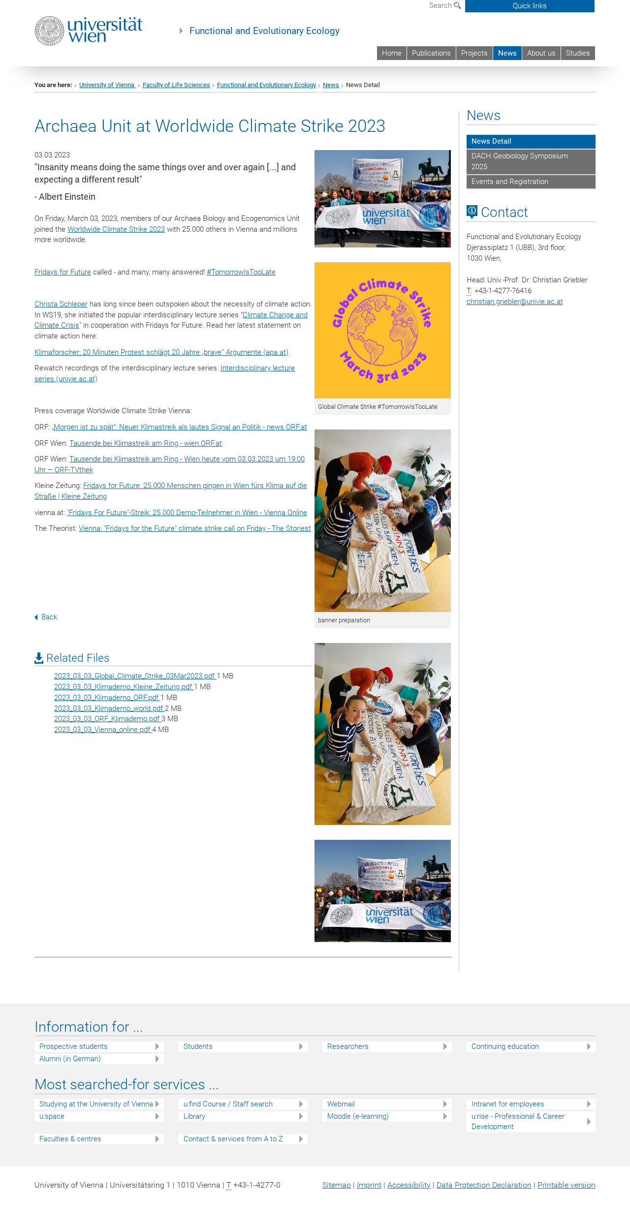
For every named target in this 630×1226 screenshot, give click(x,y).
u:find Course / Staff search (228, 1104)
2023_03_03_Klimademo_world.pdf (109, 708)
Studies (578, 53)
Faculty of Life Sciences (176, 85)
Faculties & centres (70, 1138)
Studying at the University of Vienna (96, 1104)
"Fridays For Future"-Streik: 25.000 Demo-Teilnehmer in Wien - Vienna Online (187, 512)
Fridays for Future (62, 272)
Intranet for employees (508, 1104)
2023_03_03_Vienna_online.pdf (103, 729)
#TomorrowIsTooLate (241, 272)
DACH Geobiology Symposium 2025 (520, 161)
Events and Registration (510, 181)
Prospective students (73, 1046)
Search (441, 5)
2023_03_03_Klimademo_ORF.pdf (107, 697)
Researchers (348, 1046)
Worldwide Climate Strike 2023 (116, 229)
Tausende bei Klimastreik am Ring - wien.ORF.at (145, 443)
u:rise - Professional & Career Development (518, 1121)
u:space (51, 1116)
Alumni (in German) (70, 1058)
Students (198, 1046)
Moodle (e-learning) (358, 1116)
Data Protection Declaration (484, 1185)
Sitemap (336, 1185)
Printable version (566, 1185)
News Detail (491, 141)
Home (392, 53)
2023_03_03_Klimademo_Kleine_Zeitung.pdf (124, 686)
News (507, 53)
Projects (474, 53)
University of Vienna (107, 85)
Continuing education (505, 1046)
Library (194, 1116)
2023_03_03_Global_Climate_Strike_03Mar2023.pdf (135, 676)
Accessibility (409, 1185)
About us (541, 53)
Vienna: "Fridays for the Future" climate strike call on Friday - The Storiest (195, 528)
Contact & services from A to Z (233, 1138)
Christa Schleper (61, 304)
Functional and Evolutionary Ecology (264, 31)
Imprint (369, 1185)
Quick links (530, 5)
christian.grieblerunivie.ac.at (515, 301)
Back (49, 617)
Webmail (341, 1104)
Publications (431, 53)
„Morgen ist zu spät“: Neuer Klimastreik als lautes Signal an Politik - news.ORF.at (179, 427)
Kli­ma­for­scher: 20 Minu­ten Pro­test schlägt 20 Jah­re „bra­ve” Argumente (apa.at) (161, 352)
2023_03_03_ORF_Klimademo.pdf (107, 718)
